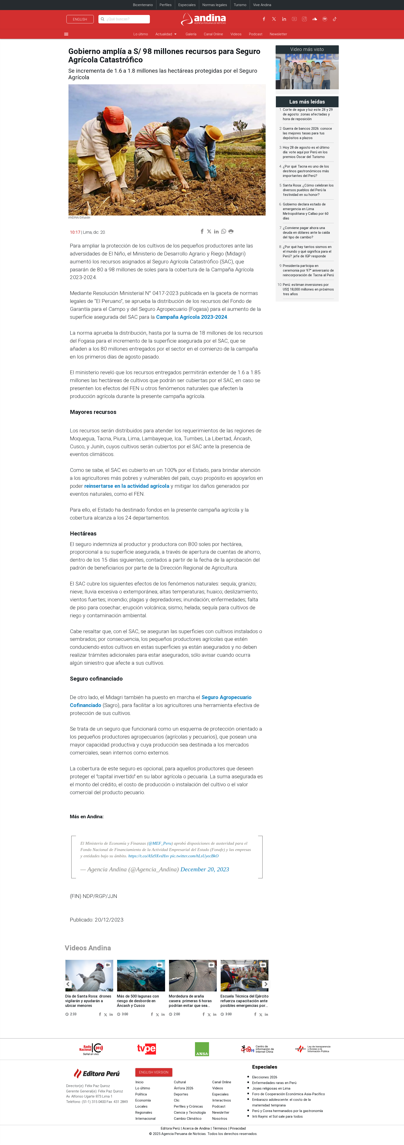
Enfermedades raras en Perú (274, 1083)
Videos (236, 34)
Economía (143, 1100)
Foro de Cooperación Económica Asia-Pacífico (288, 1094)
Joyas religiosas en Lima (271, 1088)
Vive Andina (262, 5)
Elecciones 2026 (264, 1077)
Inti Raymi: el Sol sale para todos (277, 1116)
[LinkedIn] (284, 19)
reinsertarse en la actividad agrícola (127, 486)
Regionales (143, 1112)
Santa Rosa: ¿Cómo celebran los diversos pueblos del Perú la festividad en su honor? (308, 190)
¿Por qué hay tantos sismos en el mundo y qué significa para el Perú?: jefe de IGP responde (307, 251)
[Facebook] (264, 19)
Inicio (139, 1082)
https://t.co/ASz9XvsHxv (148, 856)
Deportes (181, 1094)
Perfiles (166, 5)
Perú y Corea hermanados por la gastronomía (287, 1111)
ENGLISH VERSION (154, 1072)
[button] (68, 984)
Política (141, 1094)
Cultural (180, 1082)
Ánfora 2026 (183, 1088)
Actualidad (166, 34)
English (80, 19)
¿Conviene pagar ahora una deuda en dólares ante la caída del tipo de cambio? (306, 232)
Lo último (140, 34)
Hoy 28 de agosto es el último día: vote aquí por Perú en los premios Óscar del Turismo (306, 152)
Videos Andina (88, 948)
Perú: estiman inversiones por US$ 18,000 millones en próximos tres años (308, 289)
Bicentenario (143, 5)
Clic (177, 1100)
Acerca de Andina (196, 1128)
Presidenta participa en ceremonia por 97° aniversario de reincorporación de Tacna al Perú (308, 270)
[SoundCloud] (314, 19)
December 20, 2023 (204, 869)
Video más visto (307, 49)
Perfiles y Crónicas (188, 1106)
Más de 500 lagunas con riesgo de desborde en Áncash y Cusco (138, 1001)
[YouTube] (294, 19)
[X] (274, 19)
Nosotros (219, 1118)
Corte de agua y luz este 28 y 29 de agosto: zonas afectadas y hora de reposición (308, 114)
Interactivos (221, 1100)
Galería (191, 34)
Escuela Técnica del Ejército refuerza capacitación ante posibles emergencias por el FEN (244, 1003)
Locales (141, 1106)
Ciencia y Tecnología (190, 1112)
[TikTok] (334, 19)
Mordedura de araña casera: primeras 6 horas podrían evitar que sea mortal (190, 1003)
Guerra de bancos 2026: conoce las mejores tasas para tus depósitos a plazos (307, 133)
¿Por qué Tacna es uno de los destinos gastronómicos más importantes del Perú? (306, 171)
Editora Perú (170, 1128)
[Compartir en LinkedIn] (111, 1014)
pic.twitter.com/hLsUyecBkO (194, 856)
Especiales (187, 5)
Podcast (255, 34)
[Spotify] (324, 19)
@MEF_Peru (159, 843)
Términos (220, 1128)
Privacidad (238, 1128)
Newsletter (278, 34)
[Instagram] (304, 19)
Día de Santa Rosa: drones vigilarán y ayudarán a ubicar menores (88, 1001)
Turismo (240, 5)
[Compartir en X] (106, 1014)
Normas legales (214, 5)
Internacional (145, 1118)
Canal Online (213, 34)
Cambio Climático (188, 1118)
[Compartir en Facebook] (101, 1014)
